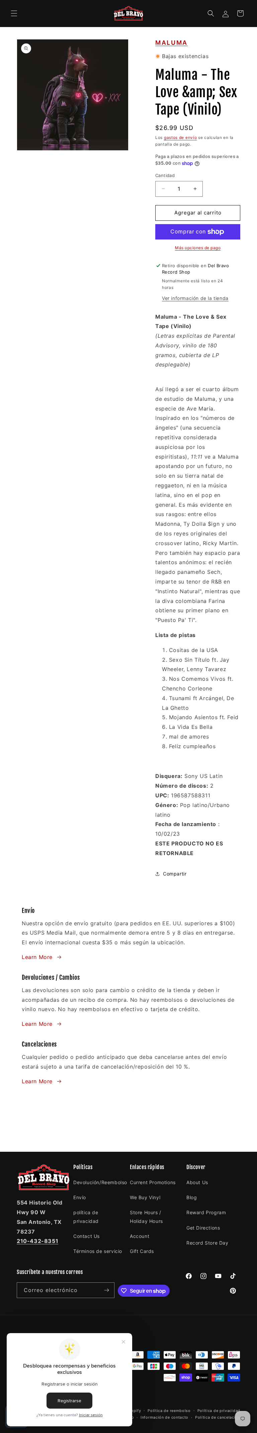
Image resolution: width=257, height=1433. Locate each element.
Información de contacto (164, 1417)
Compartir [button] (174, 874)
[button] (14, 13)
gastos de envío (180, 137)
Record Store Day (207, 1243)
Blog (191, 1197)
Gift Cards (142, 1251)
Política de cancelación (217, 1417)
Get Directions (203, 1228)
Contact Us (86, 1236)
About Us (197, 1182)
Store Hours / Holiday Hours (146, 1217)
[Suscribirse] (106, 1290)
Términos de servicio (97, 1251)
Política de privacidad (218, 1410)
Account (139, 1236)
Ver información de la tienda (195, 298)
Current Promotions (153, 1182)
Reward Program (206, 1212)
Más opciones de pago (198, 247)
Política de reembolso (169, 1410)
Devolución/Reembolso (100, 1182)
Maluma (171, 42)
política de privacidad (86, 1217)
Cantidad (165, 175)
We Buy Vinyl (145, 1197)
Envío (79, 1197)
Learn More (37, 957)
